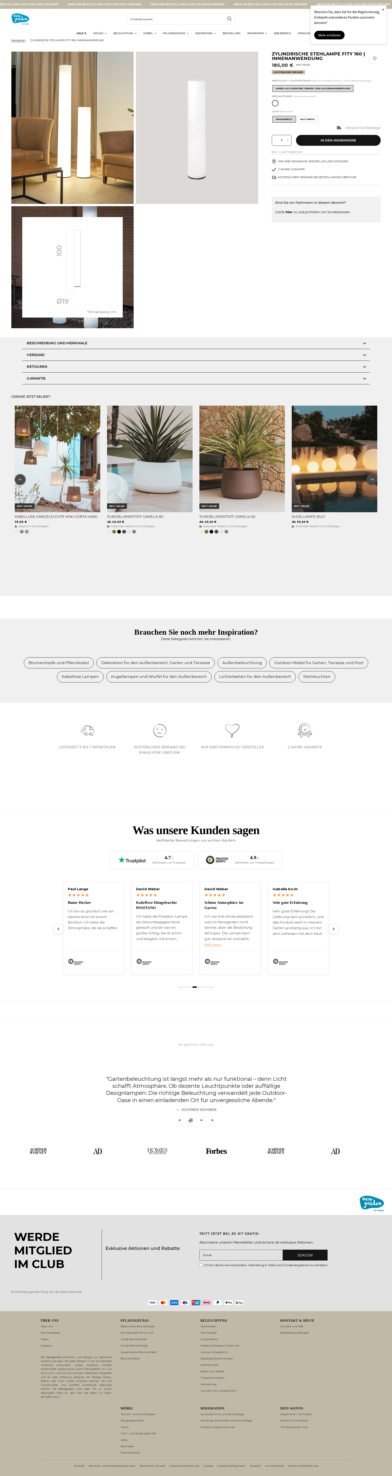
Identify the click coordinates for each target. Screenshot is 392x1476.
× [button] (383, 9)
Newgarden (18, 40)
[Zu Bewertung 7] (199, 987)
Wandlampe (209, 1384)
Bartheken (128, 1446)
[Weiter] (333, 929)
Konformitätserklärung (303, 1465)
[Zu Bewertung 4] (187, 987)
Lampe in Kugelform (214, 1352)
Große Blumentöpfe (134, 1339)
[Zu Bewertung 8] (201, 987)
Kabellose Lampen (80, 676)
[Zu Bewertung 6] (194, 987)
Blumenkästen (130, 1358)
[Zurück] (58, 929)
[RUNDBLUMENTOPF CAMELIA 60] (242, 459)
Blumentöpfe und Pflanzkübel (59, 662)
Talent (45, 1339)
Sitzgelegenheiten (132, 1420)
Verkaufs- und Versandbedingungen (112, 1465)
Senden (305, 1255)
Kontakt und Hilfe (291, 1326)
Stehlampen (209, 1326)
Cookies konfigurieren (231, 1465)
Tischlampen (209, 1332)
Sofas (124, 1440)
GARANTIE (36, 378)
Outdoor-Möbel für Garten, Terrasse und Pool (318, 662)
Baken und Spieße (212, 1371)
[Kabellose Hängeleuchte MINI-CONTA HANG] (57, 459)
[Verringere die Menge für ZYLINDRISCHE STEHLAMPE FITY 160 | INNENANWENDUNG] (275, 140)
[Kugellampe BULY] (334, 459)
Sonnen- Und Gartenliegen (138, 1414)
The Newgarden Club (294, 1427)
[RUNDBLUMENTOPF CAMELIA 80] (150, 459)
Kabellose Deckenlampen (217, 1358)
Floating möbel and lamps (218, 1427)
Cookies (208, 1465)
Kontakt (79, 1465)
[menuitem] (81, 33)
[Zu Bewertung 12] (212, 987)
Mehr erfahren (329, 35)
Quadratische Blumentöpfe (139, 1352)
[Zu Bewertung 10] (207, 987)
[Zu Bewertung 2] (182, 987)
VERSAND (35, 355)
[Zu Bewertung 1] (179, 987)
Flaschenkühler (130, 1452)
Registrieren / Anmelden (296, 1414)
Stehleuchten (317, 676)
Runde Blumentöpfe (134, 1345)
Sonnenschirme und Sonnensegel (222, 1414)
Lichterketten (209, 1339)
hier (289, 212)
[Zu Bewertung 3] (185, 987)
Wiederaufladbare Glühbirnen (220, 1345)
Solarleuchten (209, 1364)
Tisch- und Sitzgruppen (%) (138, 1433)
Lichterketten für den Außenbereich (255, 676)
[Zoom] (124, 61)
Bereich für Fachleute (294, 1420)
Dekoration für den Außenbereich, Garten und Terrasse (155, 662)
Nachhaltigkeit (50, 1332)
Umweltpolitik (274, 1465)
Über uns (47, 1326)
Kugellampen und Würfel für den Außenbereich (159, 676)
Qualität (255, 1465)
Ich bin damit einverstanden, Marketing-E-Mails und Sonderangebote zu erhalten (266, 1265)
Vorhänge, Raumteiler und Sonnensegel (226, 1420)
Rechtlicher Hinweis (152, 1465)
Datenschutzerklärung (184, 1465)
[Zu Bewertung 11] (210, 987)
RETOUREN (37, 366)
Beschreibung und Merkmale (57, 343)
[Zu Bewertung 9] (204, 987)
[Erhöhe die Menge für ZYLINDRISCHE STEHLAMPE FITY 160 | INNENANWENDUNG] (287, 140)
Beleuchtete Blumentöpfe (137, 1326)
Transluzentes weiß (275, 103)
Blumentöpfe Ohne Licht (137, 1332)
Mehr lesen (212, 944)
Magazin (46, 1345)
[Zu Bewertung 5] (190, 987)
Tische (125, 1427)
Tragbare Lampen (212, 1377)
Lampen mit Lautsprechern (219, 1390)
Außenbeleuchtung (242, 662)
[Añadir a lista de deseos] (374, 58)
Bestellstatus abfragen (294, 1332)
